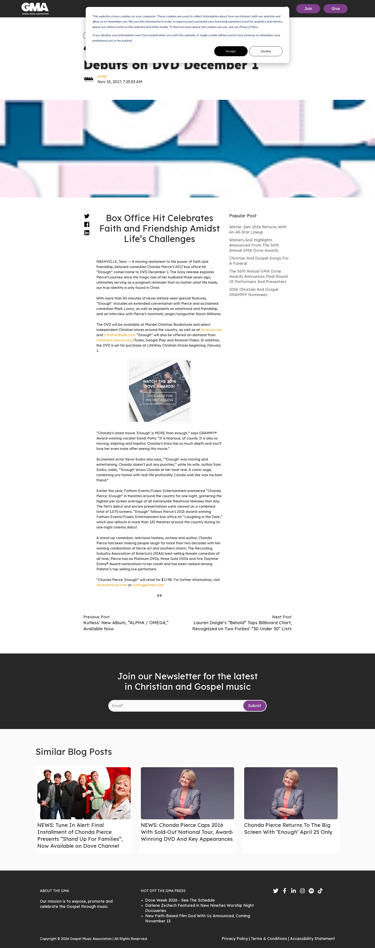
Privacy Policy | (236, 938)
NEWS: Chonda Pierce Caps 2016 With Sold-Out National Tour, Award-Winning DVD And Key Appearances (187, 832)
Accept (231, 51)
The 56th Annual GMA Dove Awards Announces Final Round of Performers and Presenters (258, 276)
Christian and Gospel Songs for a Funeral (259, 261)
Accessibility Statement (312, 938)
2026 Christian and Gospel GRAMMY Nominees (253, 292)
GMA (102, 76)
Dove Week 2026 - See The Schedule (180, 900)
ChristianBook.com (119, 335)
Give (335, 8)
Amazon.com (211, 330)
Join (308, 8)
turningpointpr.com (148, 585)
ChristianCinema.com (114, 340)
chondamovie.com (111, 585)
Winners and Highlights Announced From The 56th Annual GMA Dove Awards (254, 245)
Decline (266, 51)
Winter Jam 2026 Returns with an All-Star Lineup (257, 229)
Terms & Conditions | (270, 938)
